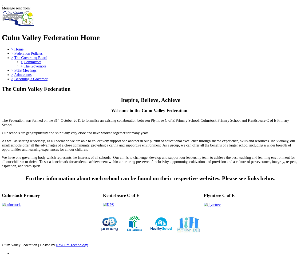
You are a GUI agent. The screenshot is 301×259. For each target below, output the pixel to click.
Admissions (23, 75)
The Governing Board (30, 58)
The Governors (35, 66)
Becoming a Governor (31, 79)
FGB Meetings (25, 70)
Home (19, 49)
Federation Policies (28, 53)
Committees (32, 62)
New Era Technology (72, 245)
